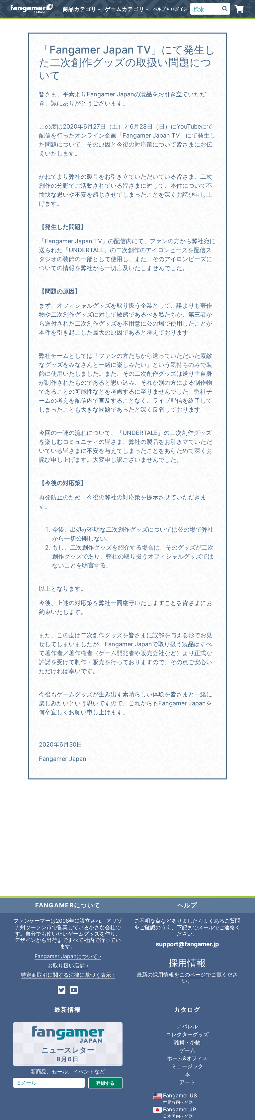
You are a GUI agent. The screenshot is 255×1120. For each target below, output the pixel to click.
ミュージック (187, 1066)
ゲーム (187, 1050)
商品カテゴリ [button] (80, 9)
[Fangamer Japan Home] (31, 8)
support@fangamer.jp (187, 944)
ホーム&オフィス (187, 1058)
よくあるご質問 (221, 920)
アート (187, 1082)
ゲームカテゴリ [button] (125, 9)
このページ (192, 974)
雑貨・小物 (187, 1042)
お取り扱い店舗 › (67, 965)
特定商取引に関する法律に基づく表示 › (68, 974)
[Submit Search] (224, 9)
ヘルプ (159, 8)
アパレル (187, 1026)
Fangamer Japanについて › (68, 956)
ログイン (179, 8)
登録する (105, 1083)
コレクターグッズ (187, 1034)
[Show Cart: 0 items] (239, 9)
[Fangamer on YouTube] (74, 990)
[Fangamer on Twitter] (61, 990)
